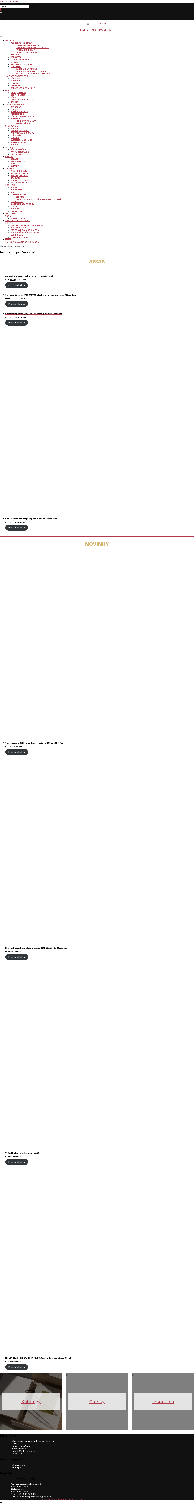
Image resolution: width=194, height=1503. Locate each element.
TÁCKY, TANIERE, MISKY (22, 116)
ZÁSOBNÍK (16, 66)
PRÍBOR (14, 145)
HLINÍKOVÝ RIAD (23, 123)
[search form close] (1, 4)
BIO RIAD (20, 197)
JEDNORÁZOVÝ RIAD (15, 104)
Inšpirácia (163, 1401)
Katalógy (31, 1401)
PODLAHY (15, 83)
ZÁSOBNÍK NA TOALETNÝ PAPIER (32, 71)
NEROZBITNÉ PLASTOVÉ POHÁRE (27, 225)
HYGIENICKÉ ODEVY (25, 50)
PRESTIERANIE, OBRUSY (22, 133)
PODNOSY (15, 119)
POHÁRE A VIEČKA (19, 111)
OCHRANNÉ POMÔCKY (26, 52)
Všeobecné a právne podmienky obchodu (33, 1441)
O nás (15, 1443)
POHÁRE (9, 223)
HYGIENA (9, 40)
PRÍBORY (15, 109)
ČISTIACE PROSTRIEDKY (17, 76)
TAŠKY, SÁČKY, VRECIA (22, 100)
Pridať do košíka (16, 285)
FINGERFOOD (17, 211)
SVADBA (9, 156)
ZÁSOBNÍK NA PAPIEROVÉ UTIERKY (33, 74)
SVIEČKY (15, 138)
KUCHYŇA (15, 81)
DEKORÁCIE (11, 147)
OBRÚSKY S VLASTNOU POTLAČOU (22, 242)
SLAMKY (15, 187)
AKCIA (8, 239)
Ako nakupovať (19, 1465)
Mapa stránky (19, 1448)
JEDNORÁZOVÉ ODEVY (22, 43)
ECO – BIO (10, 185)
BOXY (13, 192)
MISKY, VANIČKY (18, 92)
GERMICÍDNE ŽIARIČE (21, 180)
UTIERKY (15, 55)
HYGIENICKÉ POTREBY (21, 64)
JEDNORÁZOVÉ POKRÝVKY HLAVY (32, 47)
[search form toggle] (1, 12)
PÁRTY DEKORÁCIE (20, 152)
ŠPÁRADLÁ (16, 107)
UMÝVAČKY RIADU (19, 173)
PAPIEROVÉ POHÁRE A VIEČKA (25, 230)
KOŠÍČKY (15, 102)
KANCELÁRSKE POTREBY (17, 220)
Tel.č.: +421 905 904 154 (24, 1494)
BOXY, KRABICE (18, 95)
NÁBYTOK (15, 85)
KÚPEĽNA (15, 78)
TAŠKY (14, 206)
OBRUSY (15, 164)
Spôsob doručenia (21, 1446)
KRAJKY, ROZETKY (20, 130)
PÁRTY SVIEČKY (18, 149)
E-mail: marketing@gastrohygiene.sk (31, 1496)
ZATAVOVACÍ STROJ (20, 183)
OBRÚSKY (15, 128)
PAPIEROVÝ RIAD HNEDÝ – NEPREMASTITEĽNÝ (38, 199)
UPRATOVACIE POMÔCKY (23, 88)
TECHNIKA (10, 168)
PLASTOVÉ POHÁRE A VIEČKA (25, 232)
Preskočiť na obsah (9, 1)
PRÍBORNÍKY (16, 135)
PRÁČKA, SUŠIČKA (19, 175)
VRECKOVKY (16, 57)
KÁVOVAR (15, 178)
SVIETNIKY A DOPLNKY (22, 140)
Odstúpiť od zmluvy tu (23, 1451)
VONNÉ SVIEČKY (18, 142)
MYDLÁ (14, 62)
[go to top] (1, 1502)
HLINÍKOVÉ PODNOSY (26, 121)
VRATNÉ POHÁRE (19, 171)
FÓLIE (13, 97)
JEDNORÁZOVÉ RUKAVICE (28, 45)
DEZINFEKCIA (12, 213)
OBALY (8, 90)
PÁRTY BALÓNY (18, 154)
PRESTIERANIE (18, 161)
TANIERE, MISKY (18, 194)
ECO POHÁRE (17, 201)
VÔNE (8, 216)
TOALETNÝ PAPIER (20, 59)
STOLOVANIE (11, 126)
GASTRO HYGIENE (97, 30)
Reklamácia (18, 1453)
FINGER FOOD (17, 114)
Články (97, 1401)
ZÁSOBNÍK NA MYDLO (26, 69)
